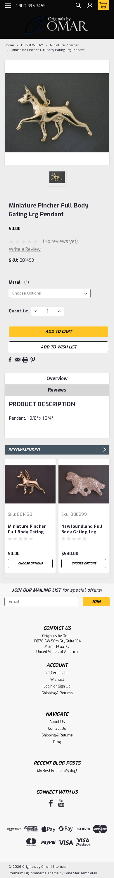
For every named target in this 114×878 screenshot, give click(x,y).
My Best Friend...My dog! (57, 770)
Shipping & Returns (57, 693)
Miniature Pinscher (64, 45)
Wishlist (57, 679)
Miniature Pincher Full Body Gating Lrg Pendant (47, 50)
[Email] (17, 360)
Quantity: (18, 311)
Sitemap (59, 867)
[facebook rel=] (50, 803)
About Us (57, 721)
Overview (57, 378)
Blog (57, 742)
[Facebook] (10, 360)
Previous (96, 449)
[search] (78, 6)
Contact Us (57, 728)
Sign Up (64, 686)
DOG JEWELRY (32, 45)
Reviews (57, 390)
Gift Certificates (57, 673)
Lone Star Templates (80, 873)
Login (48, 686)
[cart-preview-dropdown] (102, 5)
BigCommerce (35, 873)
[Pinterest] (33, 360)
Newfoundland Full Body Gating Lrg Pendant (81, 529)
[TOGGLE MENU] (8, 5)
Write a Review (25, 249)
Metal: (19, 282)
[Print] (25, 360)
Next (105, 449)
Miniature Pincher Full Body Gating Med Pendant (27, 529)
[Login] (90, 6)
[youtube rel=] (61, 803)
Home (9, 45)
